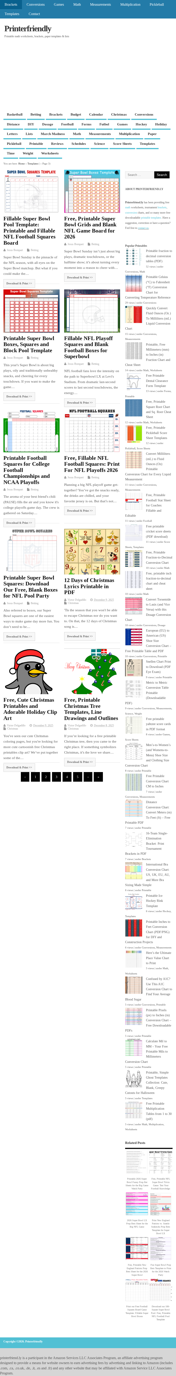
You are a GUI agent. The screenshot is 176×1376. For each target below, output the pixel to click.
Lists (29, 134)
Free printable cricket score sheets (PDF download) (158, 531)
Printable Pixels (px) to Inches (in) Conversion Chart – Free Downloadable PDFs (148, 1020)
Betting (35, 114)
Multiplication (130, 5)
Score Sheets (122, 144)
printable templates (151, 217)
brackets (162, 207)
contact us (143, 228)
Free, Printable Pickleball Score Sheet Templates (156, 433)
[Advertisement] (87, 76)
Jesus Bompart (15, 250)
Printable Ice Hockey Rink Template (154, 901)
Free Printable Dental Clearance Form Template (157, 381)
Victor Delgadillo (77, 599)
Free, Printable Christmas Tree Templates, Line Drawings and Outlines (91, 709)
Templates (12, 14)
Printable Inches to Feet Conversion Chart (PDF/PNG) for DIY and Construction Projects (147, 932)
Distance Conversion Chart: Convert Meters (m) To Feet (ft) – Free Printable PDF (148, 812)
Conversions (36, 5)
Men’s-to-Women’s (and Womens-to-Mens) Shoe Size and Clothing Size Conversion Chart (147, 755)
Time (11, 153)
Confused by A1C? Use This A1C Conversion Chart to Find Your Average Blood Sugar (148, 989)
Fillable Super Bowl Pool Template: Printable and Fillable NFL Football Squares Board (29, 231)
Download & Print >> (19, 283)
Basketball (14, 114)
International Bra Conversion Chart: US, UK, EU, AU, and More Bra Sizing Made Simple (147, 875)
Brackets (11, 5)
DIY (31, 124)
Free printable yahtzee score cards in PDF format (158, 724)
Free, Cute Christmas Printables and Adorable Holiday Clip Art (30, 709)
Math (77, 5)
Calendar (96, 114)
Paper (152, 134)
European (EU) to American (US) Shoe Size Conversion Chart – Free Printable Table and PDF (148, 641)
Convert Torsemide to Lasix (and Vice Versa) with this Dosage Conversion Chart (148, 610)
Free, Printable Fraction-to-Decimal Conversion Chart (159, 557)
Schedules (79, 144)
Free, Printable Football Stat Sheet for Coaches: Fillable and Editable (148, 505)
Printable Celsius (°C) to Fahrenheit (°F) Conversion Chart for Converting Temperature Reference (147, 287)
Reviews (57, 144)
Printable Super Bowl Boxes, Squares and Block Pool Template (28, 344)
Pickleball (157, 5)
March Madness (53, 134)
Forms (86, 124)
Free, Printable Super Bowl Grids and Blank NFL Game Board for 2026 (90, 228)
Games (59, 5)
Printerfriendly (27, 28)
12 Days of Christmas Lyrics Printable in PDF (89, 586)
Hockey (141, 124)
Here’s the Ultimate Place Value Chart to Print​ (158, 958)
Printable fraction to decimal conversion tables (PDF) (159, 256)
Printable (36, 144)
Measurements (100, 5)
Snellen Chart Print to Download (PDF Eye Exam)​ (158, 667)
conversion (131, 212)
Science (99, 144)
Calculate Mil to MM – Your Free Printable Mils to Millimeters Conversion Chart (146, 1052)
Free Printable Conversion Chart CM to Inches (157, 781)
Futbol (104, 124)
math (127, 207)
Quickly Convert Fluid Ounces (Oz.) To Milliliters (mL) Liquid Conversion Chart (148, 319)
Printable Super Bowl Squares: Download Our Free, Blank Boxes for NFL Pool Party (30, 587)
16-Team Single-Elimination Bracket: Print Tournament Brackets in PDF (146, 844)
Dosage (47, 124)
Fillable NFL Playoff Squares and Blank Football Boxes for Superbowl (88, 347)
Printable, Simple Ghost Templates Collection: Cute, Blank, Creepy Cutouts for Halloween (147, 1083)
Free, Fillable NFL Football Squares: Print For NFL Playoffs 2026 (92, 464)
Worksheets (50, 153)
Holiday (161, 124)
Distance (13, 124)
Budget (76, 114)
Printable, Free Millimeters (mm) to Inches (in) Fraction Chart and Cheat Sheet (147, 355)
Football (67, 124)
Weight (28, 153)
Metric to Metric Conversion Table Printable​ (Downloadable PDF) (147, 693)
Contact (34, 14)
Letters (12, 134)
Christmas (119, 114)
